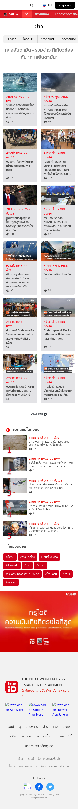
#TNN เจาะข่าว (14, 97)
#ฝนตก (40, 565)
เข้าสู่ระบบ (65, 5)
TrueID (11, 5)
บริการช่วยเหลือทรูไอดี (39, 746)
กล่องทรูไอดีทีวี (45, 736)
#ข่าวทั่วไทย (13, 153)
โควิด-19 (28, 39)
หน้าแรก (11, 39)
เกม (55, 726)
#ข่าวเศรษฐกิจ (52, 97)
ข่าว (26, 14)
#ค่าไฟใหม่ (10, 582)
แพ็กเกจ (26, 736)
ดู (20, 726)
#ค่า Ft (66, 574)
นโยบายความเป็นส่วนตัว (21, 766)
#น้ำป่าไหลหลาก (49, 557)
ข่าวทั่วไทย (47, 39)
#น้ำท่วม (9, 557)
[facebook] (39, 787)
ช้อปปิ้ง (11, 736)
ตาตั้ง (66, 726)
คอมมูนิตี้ (66, 736)
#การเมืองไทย (27, 557)
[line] (28, 787)
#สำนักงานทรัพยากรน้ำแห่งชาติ (22, 574)
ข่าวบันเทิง (42, 14)
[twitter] (50, 787)
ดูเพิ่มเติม (37, 414)
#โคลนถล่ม (51, 574)
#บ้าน (27, 565)
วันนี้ (11, 726)
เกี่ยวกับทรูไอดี (25, 759)
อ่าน (11, 14)
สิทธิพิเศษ (32, 726)
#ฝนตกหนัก (11, 565)
